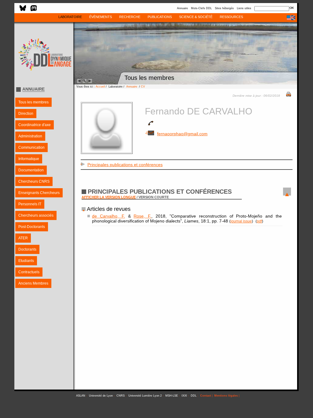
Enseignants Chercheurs (39, 193)
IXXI (184, 395)
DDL (194, 395)
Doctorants (27, 249)
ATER (23, 238)
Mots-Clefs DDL (201, 8)
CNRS (120, 395)
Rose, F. (142, 216)
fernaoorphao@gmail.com (182, 133)
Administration (30, 136)
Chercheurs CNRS (34, 181)
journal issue (241, 221)
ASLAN (80, 395)
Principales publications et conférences (125, 164)
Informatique (28, 159)
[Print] (288, 95)
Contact (205, 395)
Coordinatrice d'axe (34, 125)
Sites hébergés (224, 8)
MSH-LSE (171, 395)
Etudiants (26, 261)
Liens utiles (244, 8)
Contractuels (28, 272)
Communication (31, 147)
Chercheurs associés (35, 215)
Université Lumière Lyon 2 (145, 395)
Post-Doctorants (31, 227)
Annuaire (182, 8)
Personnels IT (29, 204)
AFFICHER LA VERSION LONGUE (109, 197)
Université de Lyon (101, 395)
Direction (25, 113)
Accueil (100, 86)
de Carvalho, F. (108, 216)
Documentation (31, 170)
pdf (259, 221)
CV (143, 86)
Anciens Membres (33, 283)
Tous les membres (33, 102)
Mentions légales (226, 395)
